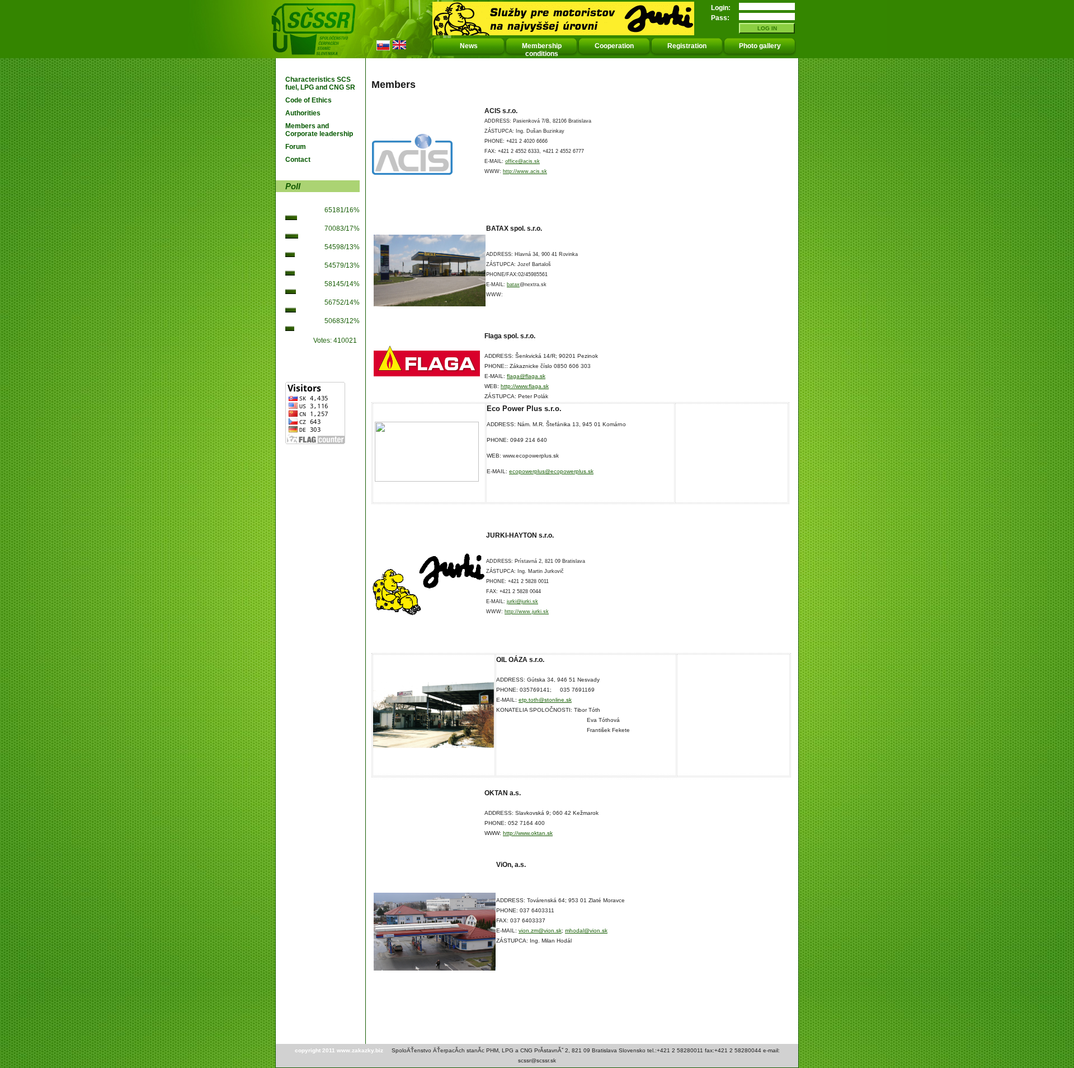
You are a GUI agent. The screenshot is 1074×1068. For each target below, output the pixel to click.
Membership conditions (542, 50)
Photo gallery (760, 46)
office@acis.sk (522, 161)
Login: (721, 8)
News (469, 46)
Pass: (720, 18)
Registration (686, 46)
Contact (297, 160)
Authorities (303, 113)
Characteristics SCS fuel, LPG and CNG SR (320, 83)
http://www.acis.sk (525, 171)
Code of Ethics (308, 100)
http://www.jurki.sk (527, 611)
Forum (295, 147)
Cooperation (614, 46)
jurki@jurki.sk (522, 601)
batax (513, 284)
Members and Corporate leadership (319, 130)
